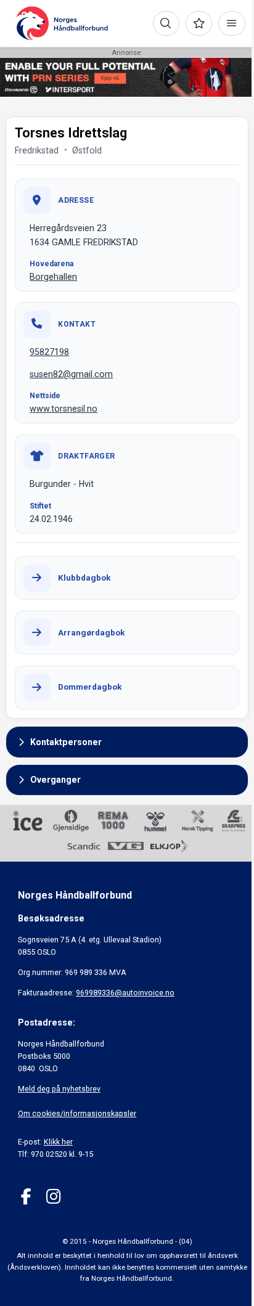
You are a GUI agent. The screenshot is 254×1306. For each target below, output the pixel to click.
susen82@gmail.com (71, 374)
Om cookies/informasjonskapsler (77, 1113)
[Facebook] (26, 1196)
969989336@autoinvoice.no (125, 992)
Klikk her (58, 1141)
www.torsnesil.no (63, 409)
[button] (127, 742)
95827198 (49, 352)
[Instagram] (53, 1196)
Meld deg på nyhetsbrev (59, 1088)
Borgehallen (53, 277)
